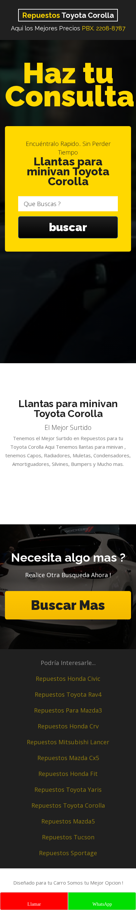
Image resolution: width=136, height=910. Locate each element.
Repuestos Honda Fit (68, 774)
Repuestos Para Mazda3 (68, 710)
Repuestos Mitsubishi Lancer (68, 742)
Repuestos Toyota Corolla (68, 805)
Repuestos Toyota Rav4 (68, 694)
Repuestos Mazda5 (68, 821)
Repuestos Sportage (68, 853)
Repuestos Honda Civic (68, 678)
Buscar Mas (68, 605)
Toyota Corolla (68, 15)
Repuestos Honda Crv (68, 726)
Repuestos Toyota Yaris (68, 789)
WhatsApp (102, 904)
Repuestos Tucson (68, 837)
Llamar (34, 904)
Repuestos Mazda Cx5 (68, 758)
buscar (68, 227)
